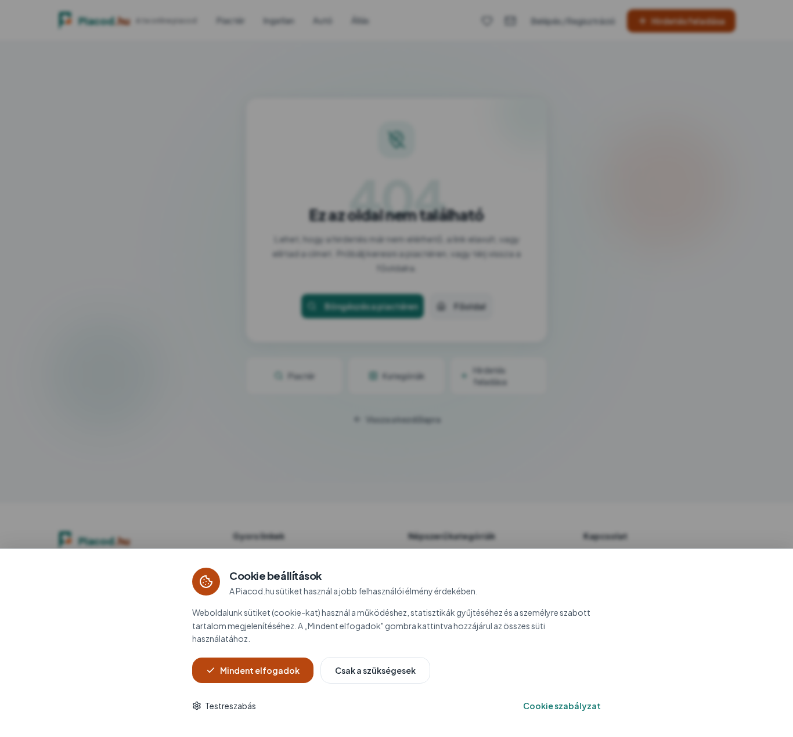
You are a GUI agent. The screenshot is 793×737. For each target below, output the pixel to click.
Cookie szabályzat (562, 705)
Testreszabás (230, 705)
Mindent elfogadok (260, 670)
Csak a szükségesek (375, 670)
